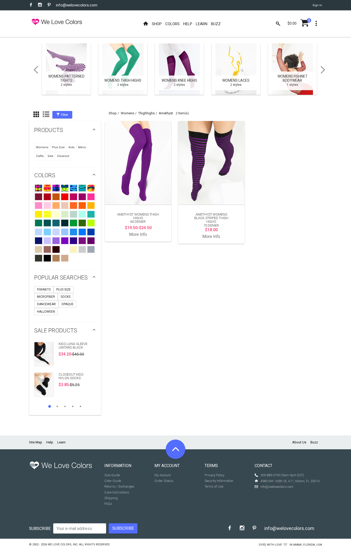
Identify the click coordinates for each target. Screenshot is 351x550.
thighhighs (146, 113)
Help (49, 442)
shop (113, 113)
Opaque (67, 304)
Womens (42, 147)
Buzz (314, 442)
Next (324, 70)
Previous (34, 70)
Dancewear (46, 304)
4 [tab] (72, 406)
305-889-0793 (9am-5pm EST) (282, 475)
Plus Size (58, 147)
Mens (82, 147)
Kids (72, 147)
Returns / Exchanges (119, 486)
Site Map (35, 442)
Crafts (40, 156)
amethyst (166, 113)
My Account (162, 475)
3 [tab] (65, 406)
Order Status (163, 481)
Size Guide (112, 475)
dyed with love (270, 544)
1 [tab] (49, 406)
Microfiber (46, 297)
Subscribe (40, 528)
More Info (138, 234)
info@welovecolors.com (76, 5)
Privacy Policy (214, 475)
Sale (50, 156)
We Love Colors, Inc (63, 544)
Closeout (63, 156)
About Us (299, 442)
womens (127, 113)
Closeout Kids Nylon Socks (71, 376)
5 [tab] (80, 406)
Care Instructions (116, 492)
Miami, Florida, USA (307, 544)
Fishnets (44, 289)
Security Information (219, 481)
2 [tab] (57, 406)
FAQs (108, 504)
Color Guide (112, 481)
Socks (65, 297)
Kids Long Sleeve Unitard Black (73, 345)
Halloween (46, 311)
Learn (61, 442)
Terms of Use (214, 486)
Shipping (111, 498)
